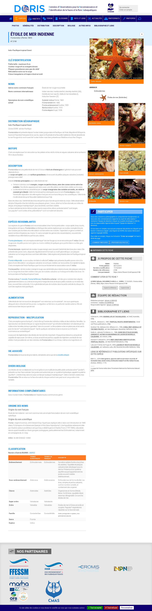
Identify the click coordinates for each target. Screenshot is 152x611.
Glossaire (63, 18)
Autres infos (85, 26)
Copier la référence (110, 288)
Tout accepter (96, 608)
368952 (32, 453)
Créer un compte (125, 10)
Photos (15, 26)
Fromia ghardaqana (15, 241)
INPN (92, 370)
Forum (49, 18)
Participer (130, 18)
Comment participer (100, 242)
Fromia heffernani (34, 279)
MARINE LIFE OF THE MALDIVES (114, 316)
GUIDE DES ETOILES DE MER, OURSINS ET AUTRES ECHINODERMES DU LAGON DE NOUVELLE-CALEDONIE (114, 334)
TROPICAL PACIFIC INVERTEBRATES (122, 322)
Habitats (36, 19)
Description (58, 26)
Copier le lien (125, 288)
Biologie (71, 26)
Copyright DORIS (101, 233)
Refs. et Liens (80, 18)
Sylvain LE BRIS (110, 300)
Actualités (97, 18)
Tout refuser (112, 608)
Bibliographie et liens (104, 26)
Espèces (22, 18)
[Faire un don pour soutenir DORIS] (111, 9)
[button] (139, 18)
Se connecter (124, 7)
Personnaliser (127, 608)
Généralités (28, 26)
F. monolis (23, 279)
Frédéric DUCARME (105, 303)
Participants (114, 18)
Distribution (43, 26)
